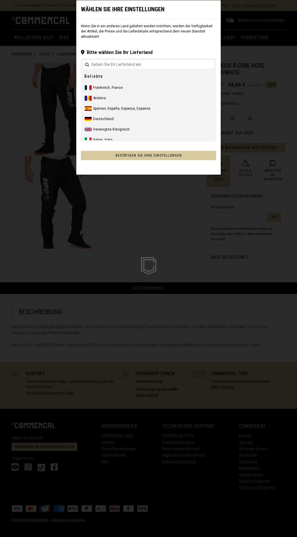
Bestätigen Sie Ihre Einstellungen (148, 155)
